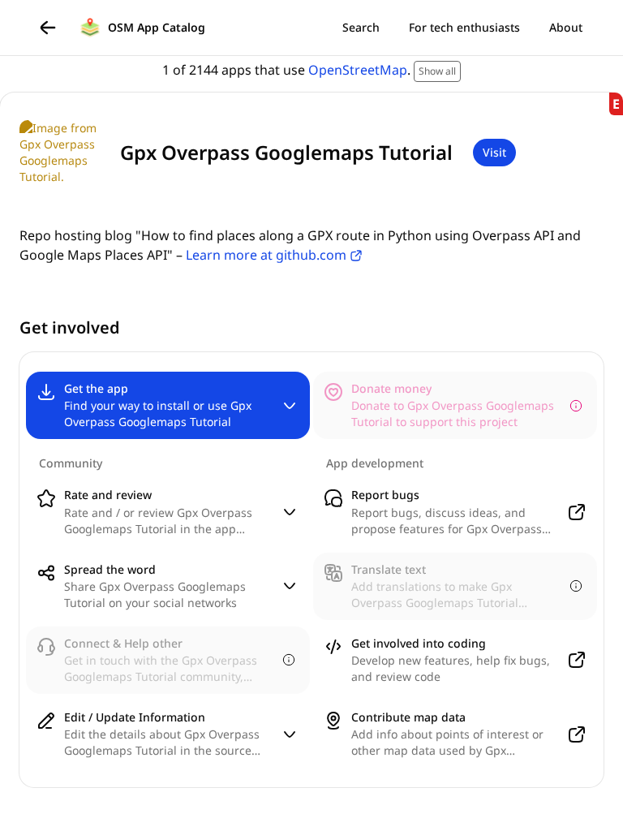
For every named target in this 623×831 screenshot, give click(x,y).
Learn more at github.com (266, 255)
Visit (494, 152)
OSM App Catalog (156, 27)
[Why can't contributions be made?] (575, 406)
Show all (437, 71)
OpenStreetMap (357, 70)
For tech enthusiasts (464, 27)
